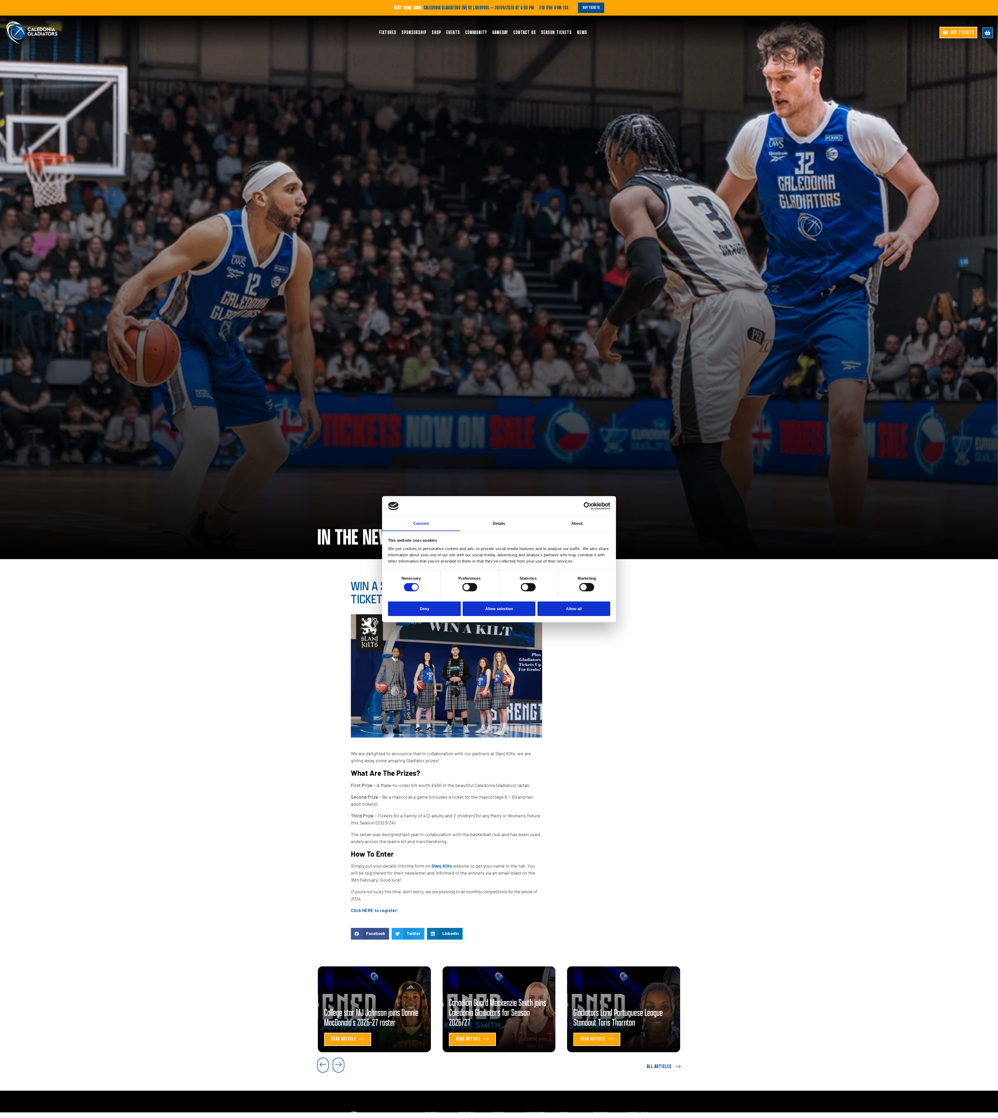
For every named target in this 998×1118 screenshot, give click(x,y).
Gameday (500, 32)
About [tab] (577, 523)
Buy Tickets (591, 7)
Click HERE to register (374, 910)
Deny (424, 608)
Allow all (574, 608)
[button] (370, 934)
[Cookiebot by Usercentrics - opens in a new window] (587, 506)
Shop (436, 32)
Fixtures (387, 32)
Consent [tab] (421, 523)
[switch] (469, 587)
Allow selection (499, 608)
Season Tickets (556, 32)
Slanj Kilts (441, 866)
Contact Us (524, 32)
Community (476, 32)
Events (453, 32)
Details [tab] (499, 523)
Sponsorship (414, 32)
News (582, 32)
